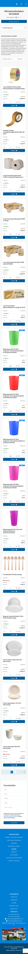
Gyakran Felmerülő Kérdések (14, 857)
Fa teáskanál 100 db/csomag (12, 574)
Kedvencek (14, 896)
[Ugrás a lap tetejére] (25, 951)
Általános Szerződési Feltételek (14, 837)
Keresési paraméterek (14, 21)
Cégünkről (14, 851)
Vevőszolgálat (14, 854)
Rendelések (14, 899)
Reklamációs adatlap (14, 846)
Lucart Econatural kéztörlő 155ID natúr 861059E (13, 263)
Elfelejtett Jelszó (14, 905)
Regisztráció (14, 908)
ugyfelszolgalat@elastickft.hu (14, 918)
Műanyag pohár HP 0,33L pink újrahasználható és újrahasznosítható (12, 531)
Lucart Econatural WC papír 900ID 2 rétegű (14, 219)
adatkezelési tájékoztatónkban (11, 816)
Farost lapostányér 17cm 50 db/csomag (12, 704)
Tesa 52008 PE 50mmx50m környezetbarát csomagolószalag (14, 87)
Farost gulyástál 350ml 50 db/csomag (11, 747)
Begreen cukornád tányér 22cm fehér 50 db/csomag (13, 617)
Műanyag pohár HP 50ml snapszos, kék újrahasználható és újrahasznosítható (14, 441)
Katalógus (14, 843)
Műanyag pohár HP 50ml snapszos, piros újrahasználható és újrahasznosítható (13, 395)
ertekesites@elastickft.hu (14, 921)
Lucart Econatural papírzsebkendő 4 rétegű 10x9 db (14, 306)
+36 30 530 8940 (14, 916)
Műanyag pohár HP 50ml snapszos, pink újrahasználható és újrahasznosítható (13, 486)
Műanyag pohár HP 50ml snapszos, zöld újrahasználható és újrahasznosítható (13, 350)
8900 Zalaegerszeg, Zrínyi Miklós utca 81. (15, 923)
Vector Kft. (19, 950)
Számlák (14, 902)
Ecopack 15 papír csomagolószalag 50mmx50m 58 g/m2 (13, 132)
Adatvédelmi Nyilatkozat (14, 840)
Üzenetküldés (14, 822)
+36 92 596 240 (14, 914)
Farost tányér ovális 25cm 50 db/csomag (12, 660)
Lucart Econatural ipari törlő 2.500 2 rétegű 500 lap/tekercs (13, 176)
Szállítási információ (14, 860)
